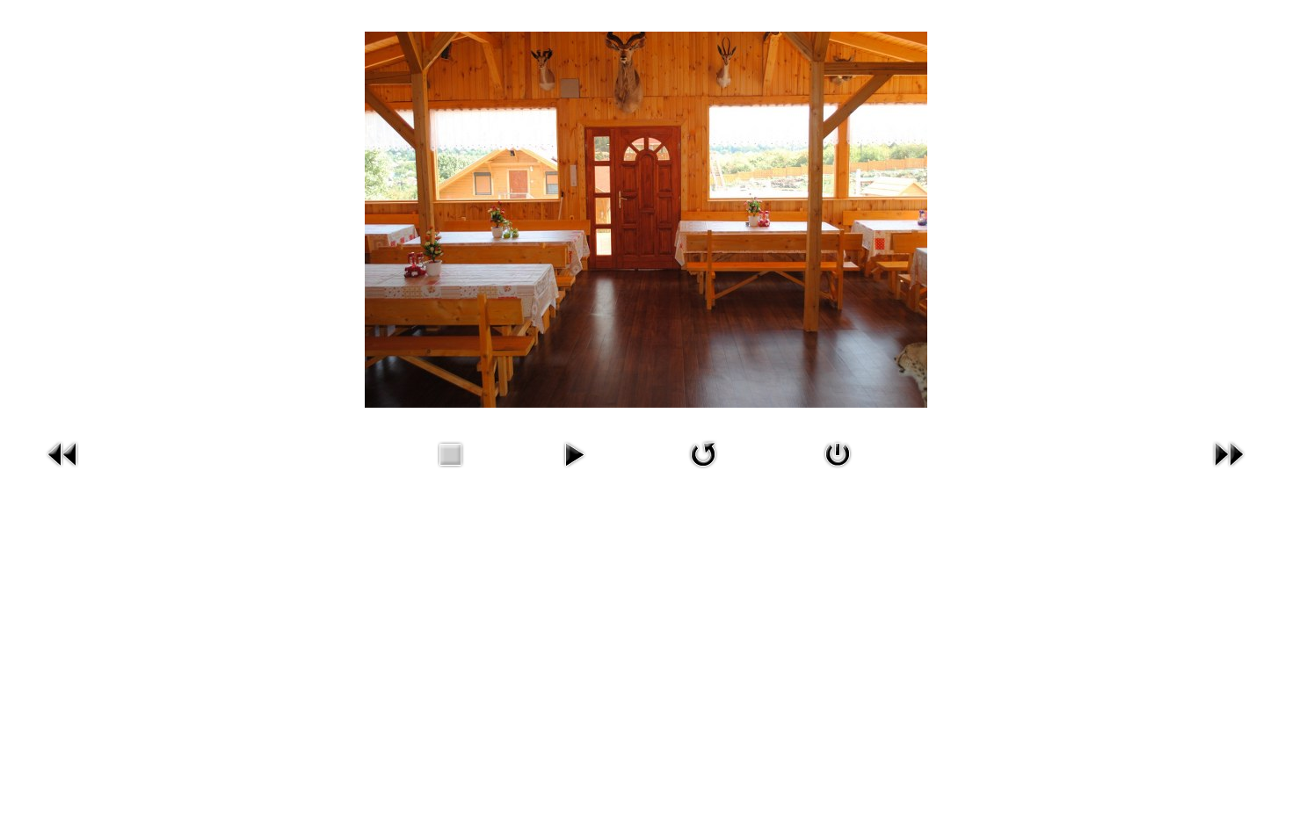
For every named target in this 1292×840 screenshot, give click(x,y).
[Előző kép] (63, 453)
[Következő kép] (1229, 453)
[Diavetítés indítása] (574, 453)
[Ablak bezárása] (837, 453)
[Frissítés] (703, 453)
